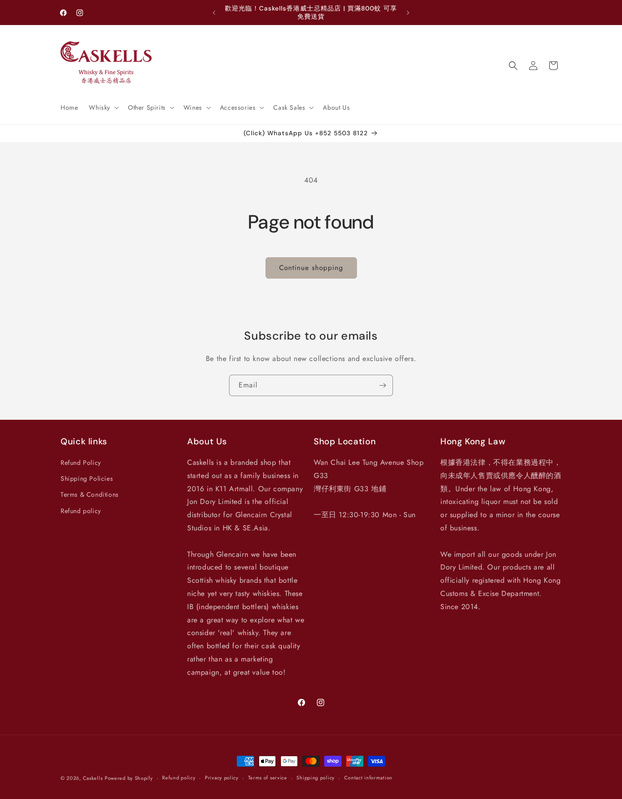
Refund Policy (81, 462)
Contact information (368, 777)
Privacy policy (222, 777)
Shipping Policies (87, 478)
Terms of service (267, 777)
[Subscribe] (382, 385)
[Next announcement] (408, 12)
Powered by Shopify (129, 778)
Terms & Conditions (90, 494)
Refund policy (81, 510)
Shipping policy (315, 777)
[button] (102, 107)
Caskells (93, 778)
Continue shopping (311, 268)
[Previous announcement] (214, 12)
